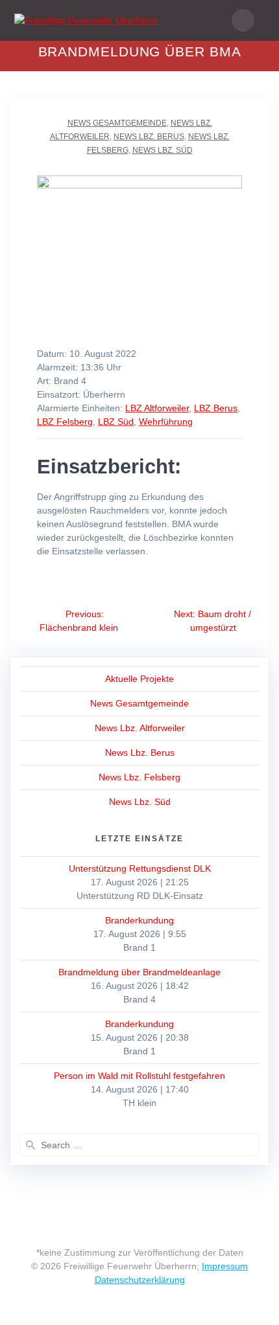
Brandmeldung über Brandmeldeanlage (139, 972)
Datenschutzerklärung (140, 1279)
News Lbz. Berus (149, 136)
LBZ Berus (215, 408)
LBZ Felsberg (65, 421)
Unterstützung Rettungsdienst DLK (140, 868)
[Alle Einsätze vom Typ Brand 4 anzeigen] (92, 381)
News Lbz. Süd (162, 150)
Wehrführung (166, 421)
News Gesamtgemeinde (117, 123)
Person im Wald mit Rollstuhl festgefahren (139, 1075)
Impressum (225, 1266)
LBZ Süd (116, 421)
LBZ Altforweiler (157, 408)
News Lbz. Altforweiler (140, 728)
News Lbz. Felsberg (139, 777)
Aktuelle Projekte (139, 679)
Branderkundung (139, 920)
